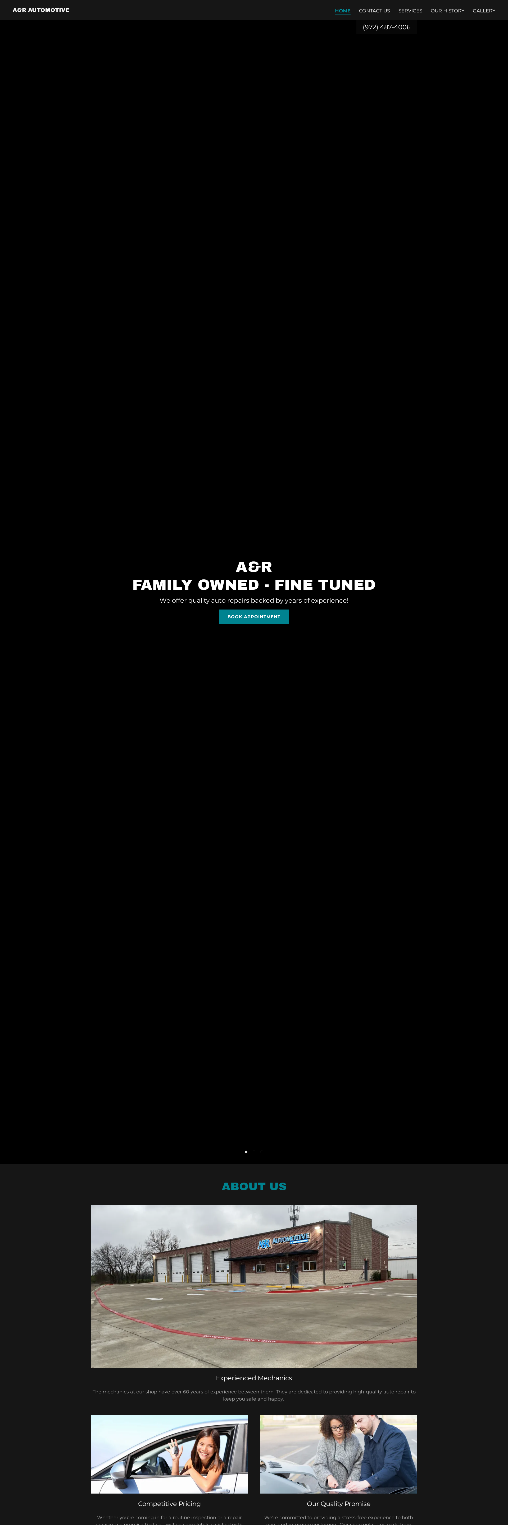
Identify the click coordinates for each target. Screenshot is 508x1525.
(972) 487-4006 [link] (387, 27)
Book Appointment (254, 616)
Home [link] (343, 11)
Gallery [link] (484, 11)
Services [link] (410, 11)
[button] (246, 1152)
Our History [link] (447, 11)
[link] (41, 10)
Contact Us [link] (374, 11)
